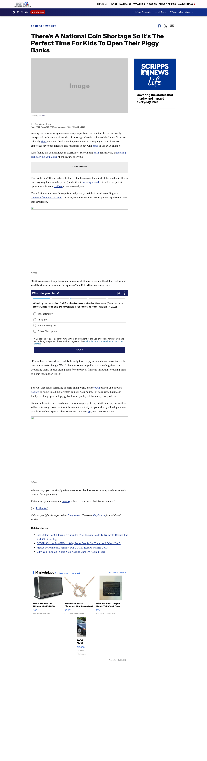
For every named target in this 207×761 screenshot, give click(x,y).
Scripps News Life (43, 26)
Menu (101, 4)
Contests (189, 12)
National (125, 4)
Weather (139, 4)
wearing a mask (91, 182)
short (43, 141)
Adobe (42, 115)
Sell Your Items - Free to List (67, 573)
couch (96, 387)
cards (95, 145)
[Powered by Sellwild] (122, 660)
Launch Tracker (160, 12)
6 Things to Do (176, 12)
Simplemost (74, 515)
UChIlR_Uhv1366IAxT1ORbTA (27, 12)
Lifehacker (41, 508)
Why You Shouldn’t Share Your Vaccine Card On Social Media (71, 551)
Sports (152, 4)
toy (89, 411)
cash (96, 152)
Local (113, 4)
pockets (35, 391)
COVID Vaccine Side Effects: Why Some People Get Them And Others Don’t (79, 543)
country (66, 501)
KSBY (23, 12)
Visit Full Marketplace (116, 572)
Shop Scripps (167, 4)
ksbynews (14, 12)
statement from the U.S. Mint (46, 197)
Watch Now (186, 4)
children (58, 186)
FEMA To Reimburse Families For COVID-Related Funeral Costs (72, 547)
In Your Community (143, 12)
